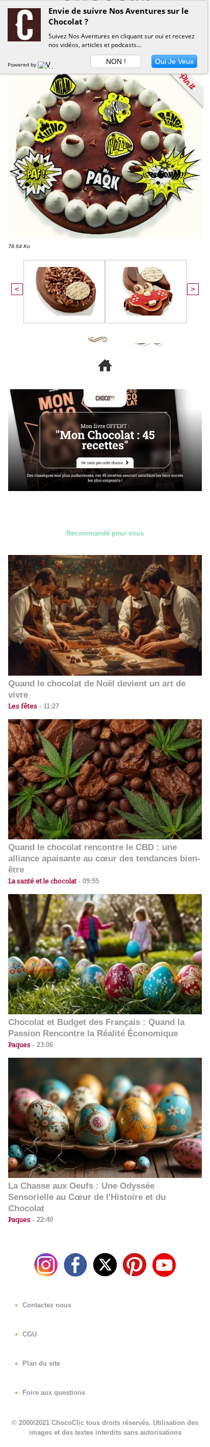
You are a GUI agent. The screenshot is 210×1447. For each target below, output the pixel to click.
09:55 (87, 881)
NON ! (116, 61)
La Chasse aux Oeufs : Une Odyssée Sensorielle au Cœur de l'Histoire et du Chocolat (87, 1197)
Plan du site (40, 1363)
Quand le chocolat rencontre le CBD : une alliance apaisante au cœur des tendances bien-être (104, 858)
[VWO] (48, 64)
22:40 (42, 1219)
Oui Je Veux (174, 61)
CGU (28, 1334)
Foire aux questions (52, 1392)
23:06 (42, 1045)
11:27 (48, 706)
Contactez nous (45, 1305)
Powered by (23, 64)
